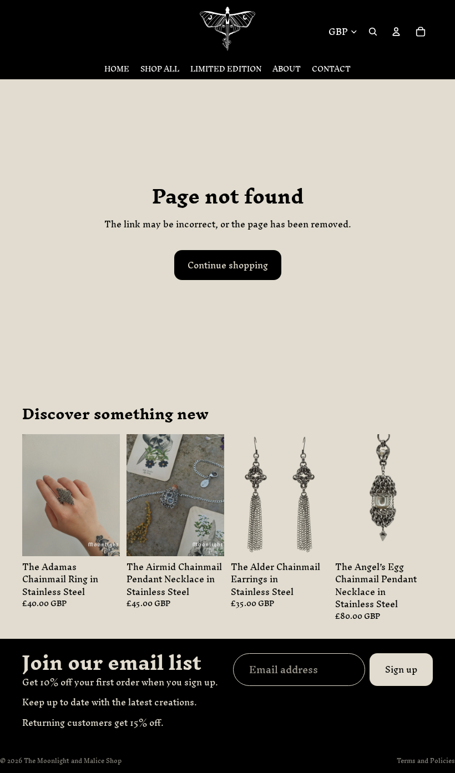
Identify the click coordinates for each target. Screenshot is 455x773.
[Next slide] (215, 495)
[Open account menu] (396, 31)
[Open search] (373, 31)
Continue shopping (228, 265)
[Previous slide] (135, 495)
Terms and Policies (426, 761)
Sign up (401, 669)
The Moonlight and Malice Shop (73, 761)
